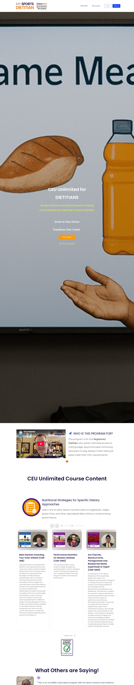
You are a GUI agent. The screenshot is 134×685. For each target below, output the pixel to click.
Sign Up (116, 6)
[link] (31, 499)
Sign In (108, 6)
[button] (52, 526)
